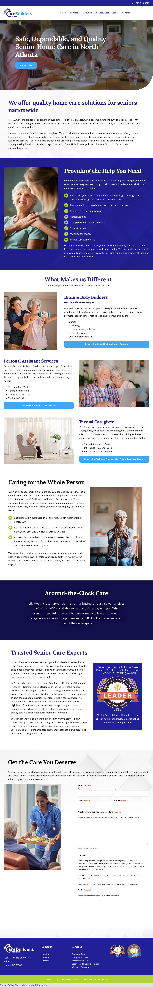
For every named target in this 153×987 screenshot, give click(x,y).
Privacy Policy (96, 884)
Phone (121, 800)
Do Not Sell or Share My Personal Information (23, 985)
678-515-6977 (142, 3)
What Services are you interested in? (99, 812)
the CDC (53, 495)
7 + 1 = (84, 889)
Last (115, 789)
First (79, 789)
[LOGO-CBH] (18, 9)
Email (84, 800)
